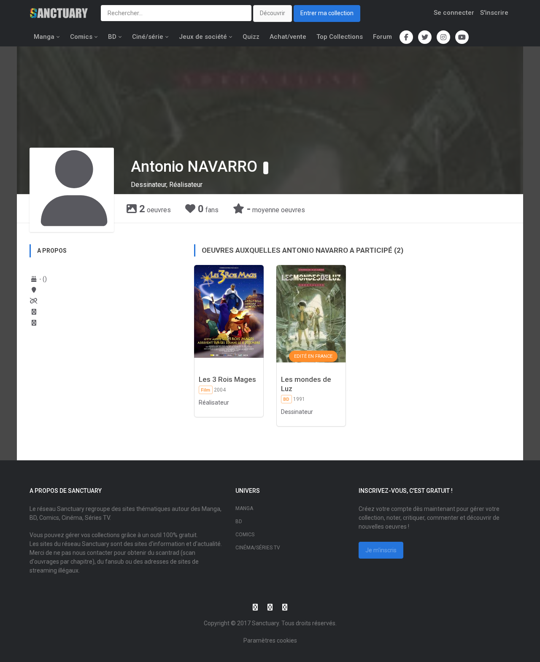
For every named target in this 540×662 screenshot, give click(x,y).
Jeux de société (203, 37)
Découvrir (272, 13)
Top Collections (339, 37)
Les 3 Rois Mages (227, 379)
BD (112, 37)
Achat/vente (288, 37)
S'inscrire (494, 12)
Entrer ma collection (327, 13)
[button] (265, 168)
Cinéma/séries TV (257, 548)
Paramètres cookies (270, 640)
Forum (382, 37)
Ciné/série (147, 37)
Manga (44, 37)
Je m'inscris (381, 550)
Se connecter (454, 12)
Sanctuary (265, 623)
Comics (81, 37)
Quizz (251, 37)
